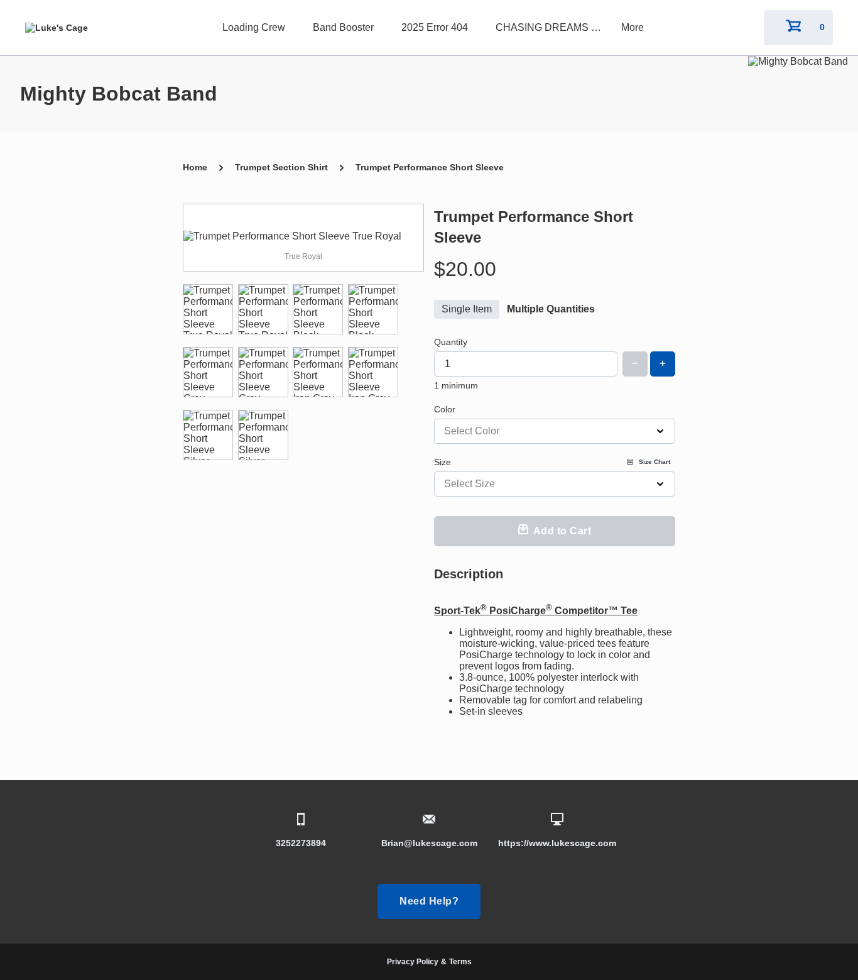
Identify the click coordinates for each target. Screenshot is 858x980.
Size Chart (654, 461)
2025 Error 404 (434, 27)
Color (444, 409)
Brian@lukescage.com (429, 843)
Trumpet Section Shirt (281, 167)
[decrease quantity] (635, 364)
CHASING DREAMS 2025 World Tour (552, 27)
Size (552, 462)
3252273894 (301, 843)
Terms (460, 961)
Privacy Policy (412, 961)
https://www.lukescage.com (557, 843)
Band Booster (343, 27)
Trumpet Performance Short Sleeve (430, 167)
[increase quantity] (662, 364)
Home (195, 167)
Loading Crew (253, 27)
